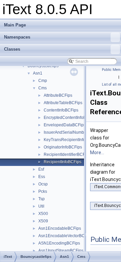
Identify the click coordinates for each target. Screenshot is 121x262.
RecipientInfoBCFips (62, 162)
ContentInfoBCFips (61, 110)
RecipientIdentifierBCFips (67, 154)
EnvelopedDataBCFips (65, 125)
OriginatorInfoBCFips (63, 147)
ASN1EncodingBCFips (59, 243)
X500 (43, 213)
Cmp (42, 80)
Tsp (41, 198)
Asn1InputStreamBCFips (60, 250)
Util (41, 206)
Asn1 (37, 73)
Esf (41, 169)
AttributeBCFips (58, 95)
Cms (42, 88)
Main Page (15, 25)
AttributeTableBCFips (63, 102)
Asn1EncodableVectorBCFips (65, 235)
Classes (12, 49)
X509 (43, 221)
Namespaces (17, 37)
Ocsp (43, 184)
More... (97, 152)
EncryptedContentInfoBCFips (70, 117)
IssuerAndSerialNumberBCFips (72, 132)
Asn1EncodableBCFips (59, 228)
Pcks (42, 191)
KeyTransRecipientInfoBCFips (71, 139)
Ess (41, 176)
